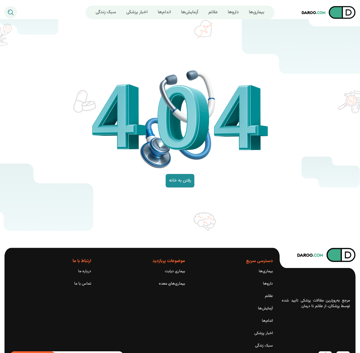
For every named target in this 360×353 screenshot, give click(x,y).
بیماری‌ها (256, 12)
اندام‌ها (164, 12)
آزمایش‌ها (189, 12)
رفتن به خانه (180, 180)
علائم (213, 12)
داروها (233, 12)
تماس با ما (82, 284)
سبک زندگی (106, 12)
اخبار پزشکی (137, 12)
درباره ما (84, 271)
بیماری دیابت (175, 271)
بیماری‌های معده (172, 284)
